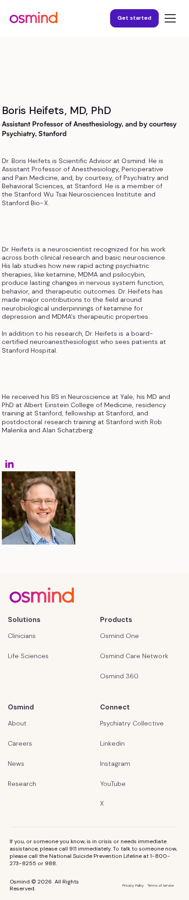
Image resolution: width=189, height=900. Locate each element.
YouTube (113, 784)
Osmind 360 (119, 676)
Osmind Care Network (134, 656)
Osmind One (119, 636)
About (17, 723)
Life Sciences (28, 656)
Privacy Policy (132, 885)
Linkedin (112, 743)
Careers (20, 743)
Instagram (115, 763)
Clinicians (22, 636)
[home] (33, 18)
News (16, 763)
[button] (168, 18)
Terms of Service (160, 885)
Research (22, 784)
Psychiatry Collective (132, 723)
